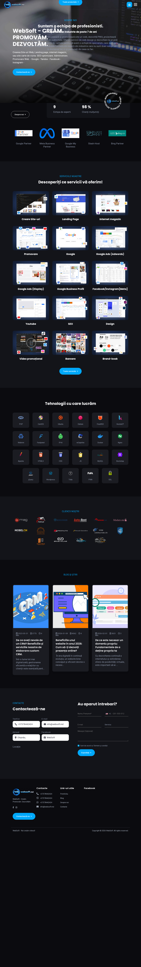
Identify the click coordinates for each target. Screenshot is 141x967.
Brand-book (110, 359)
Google (70, 254)
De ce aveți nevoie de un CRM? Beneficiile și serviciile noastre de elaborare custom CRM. (29, 647)
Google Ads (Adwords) (110, 254)
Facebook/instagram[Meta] (110, 289)
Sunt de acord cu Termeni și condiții (94, 746)
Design (110, 324)
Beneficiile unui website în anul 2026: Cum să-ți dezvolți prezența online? (69, 645)
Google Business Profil (70, 289)
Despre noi (19, 114)
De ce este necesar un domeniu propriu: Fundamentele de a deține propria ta (109, 645)
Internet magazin (110, 219)
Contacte (63, 807)
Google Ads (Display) (31, 289)
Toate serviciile (69, 371)
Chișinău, (22, 737)
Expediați (85, 753)
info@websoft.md (55, 724)
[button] (135, 4)
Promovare (31, 254)
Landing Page (70, 219)
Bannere (70, 359)
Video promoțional (30, 359)
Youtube (31, 324)
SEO (70, 324)
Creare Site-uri (31, 219)
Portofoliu (64, 794)
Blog (62, 798)
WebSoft (51, 737)
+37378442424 (25, 724)
